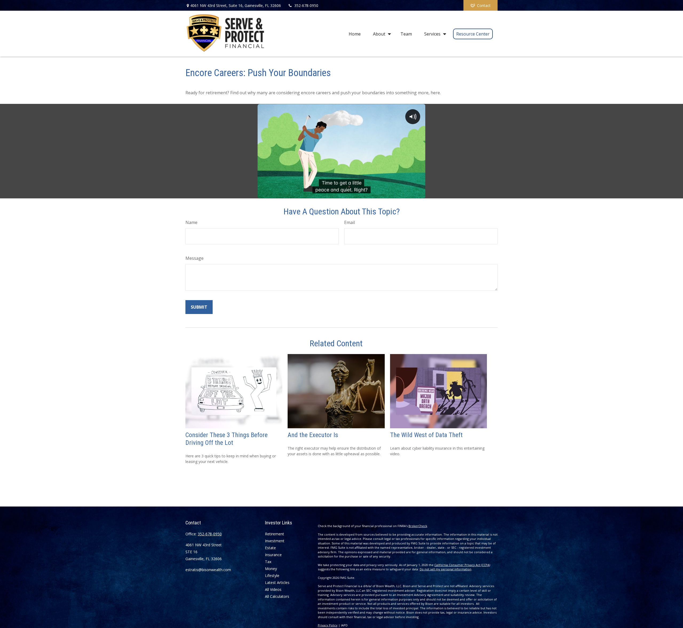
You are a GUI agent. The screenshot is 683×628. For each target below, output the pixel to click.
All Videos (273, 589)
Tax (268, 561)
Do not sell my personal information (445, 569)
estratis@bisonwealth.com (208, 569)
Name (191, 222)
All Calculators (277, 596)
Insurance (273, 554)
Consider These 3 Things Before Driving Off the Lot (226, 438)
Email (349, 222)
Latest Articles (277, 582)
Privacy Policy (327, 625)
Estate (270, 547)
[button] (355, 33)
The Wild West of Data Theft (426, 435)
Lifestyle (272, 575)
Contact (484, 5)
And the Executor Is (313, 435)
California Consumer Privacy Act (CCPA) (462, 565)
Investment (274, 540)
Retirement (274, 533)
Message (194, 258)
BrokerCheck (417, 526)
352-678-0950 (306, 5)
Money (271, 568)
